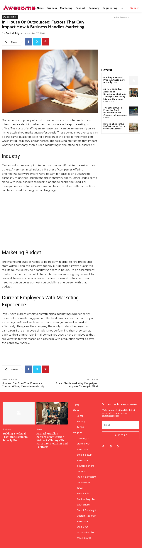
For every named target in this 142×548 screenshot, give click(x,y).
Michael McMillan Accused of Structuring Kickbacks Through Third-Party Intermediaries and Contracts (114, 95)
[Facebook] (28, 41)
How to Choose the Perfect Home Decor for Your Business (114, 126)
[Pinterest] (45, 41)
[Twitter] (37, 41)
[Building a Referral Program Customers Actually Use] (133, 80)
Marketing (9, 17)
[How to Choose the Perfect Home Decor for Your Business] (133, 127)
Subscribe (120, 435)
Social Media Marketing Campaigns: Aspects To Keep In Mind (77, 385)
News (39, 429)
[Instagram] (111, 446)
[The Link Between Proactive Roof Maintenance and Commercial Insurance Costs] (133, 111)
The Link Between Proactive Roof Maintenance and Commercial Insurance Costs (115, 112)
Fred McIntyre (14, 33)
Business (7, 429)
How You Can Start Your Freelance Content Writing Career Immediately (23, 385)
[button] (134, 8)
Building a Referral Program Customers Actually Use (114, 80)
